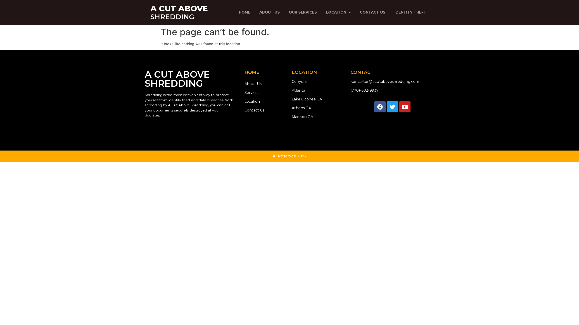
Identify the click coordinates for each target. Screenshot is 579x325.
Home (244, 12)
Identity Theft (410, 12)
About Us (269, 12)
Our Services (303, 12)
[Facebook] (380, 106)
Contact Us (372, 12)
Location (336, 12)
